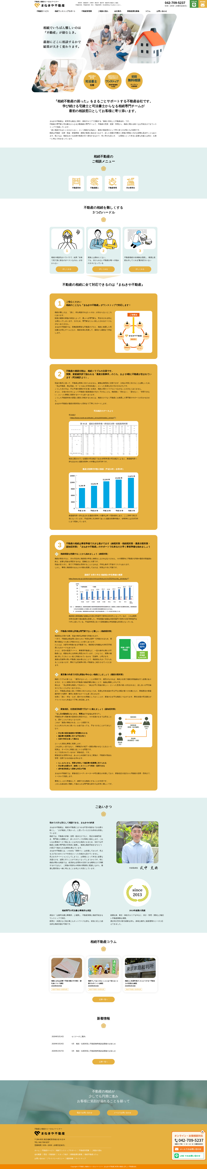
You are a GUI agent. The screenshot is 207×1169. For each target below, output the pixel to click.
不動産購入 (94, 188)
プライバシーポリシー (55, 1158)
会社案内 (117, 11)
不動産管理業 (87, 11)
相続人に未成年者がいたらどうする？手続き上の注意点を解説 (140, 982)
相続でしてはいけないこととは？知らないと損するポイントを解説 (103, 982)
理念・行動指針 (50, 1154)
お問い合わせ (162, 11)
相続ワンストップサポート (65, 11)
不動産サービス (43, 11)
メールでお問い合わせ (122, 1113)
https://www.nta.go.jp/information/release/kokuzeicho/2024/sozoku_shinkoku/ (98, 579)
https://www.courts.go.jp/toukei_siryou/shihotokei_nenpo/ (92, 418)
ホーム (37, 1150)
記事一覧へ (103, 999)
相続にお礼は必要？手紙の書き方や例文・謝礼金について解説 (66, 982)
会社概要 (37, 1154)
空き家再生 (130, 188)
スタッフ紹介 (63, 1154)
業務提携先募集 (133, 11)
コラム (148, 11)
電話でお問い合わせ (84, 1113)
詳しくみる (67, 269)
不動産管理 (112, 188)
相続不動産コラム (91, 1154)
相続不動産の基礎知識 (59, 989)
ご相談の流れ (103, 11)
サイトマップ (80, 1158)
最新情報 (69, 1158)
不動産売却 (76, 188)
